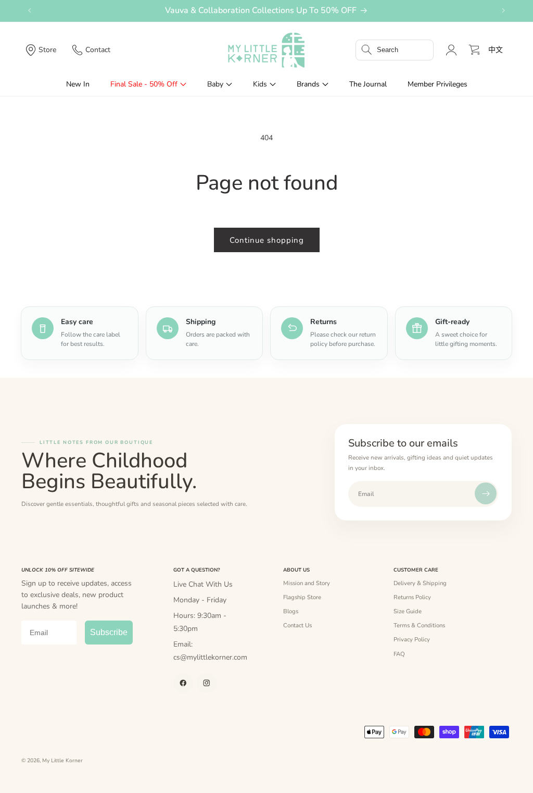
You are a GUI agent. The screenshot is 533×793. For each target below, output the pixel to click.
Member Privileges (437, 84)
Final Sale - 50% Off (143, 84)
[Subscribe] (486, 493)
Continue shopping (267, 240)
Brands (308, 84)
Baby (215, 84)
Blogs (290, 611)
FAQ (399, 654)
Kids (260, 84)
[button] (395, 50)
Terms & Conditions (419, 625)
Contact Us (297, 625)
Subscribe (109, 632)
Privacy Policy (412, 639)
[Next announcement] (503, 10)
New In (78, 84)
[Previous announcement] (29, 10)
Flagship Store (302, 597)
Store (47, 50)
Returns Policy (412, 597)
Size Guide (408, 611)
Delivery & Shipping (420, 583)
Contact (97, 50)
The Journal (368, 84)
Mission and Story (306, 583)
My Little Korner (62, 760)
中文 (495, 50)
